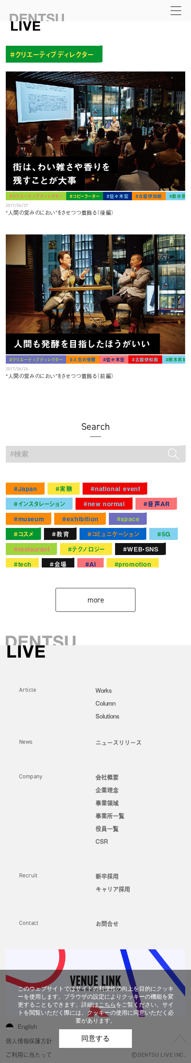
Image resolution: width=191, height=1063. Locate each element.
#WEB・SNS (141, 549)
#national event (115, 488)
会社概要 (107, 777)
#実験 (64, 488)
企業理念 (107, 789)
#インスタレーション (39, 503)
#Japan (25, 488)
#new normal (104, 503)
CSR (102, 841)
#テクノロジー (86, 549)
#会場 (58, 564)
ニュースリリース (119, 742)
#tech (23, 564)
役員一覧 (107, 828)
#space (128, 519)
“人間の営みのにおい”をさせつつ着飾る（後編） (60, 213)
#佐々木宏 (117, 196)
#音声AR (156, 503)
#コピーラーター (84, 196)
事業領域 (107, 802)
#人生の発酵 (83, 359)
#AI (90, 564)
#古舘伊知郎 (148, 196)
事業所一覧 (110, 815)
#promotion (133, 564)
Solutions (107, 716)
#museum (29, 519)
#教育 (60, 534)
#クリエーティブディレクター (36, 196)
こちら (107, 1004)
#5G (164, 534)
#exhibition (80, 519)
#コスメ (24, 534)
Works (104, 690)
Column (105, 703)
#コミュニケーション (113, 534)
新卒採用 (107, 876)
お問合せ (107, 923)
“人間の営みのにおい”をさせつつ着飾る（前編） (60, 376)
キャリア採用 (113, 889)
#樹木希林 (176, 359)
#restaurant (32, 549)
